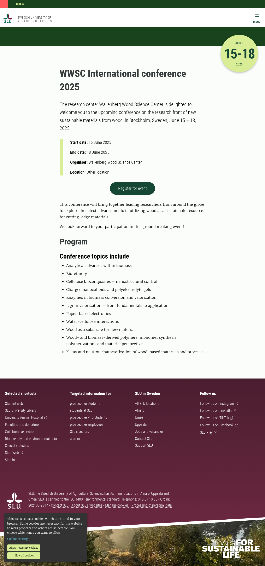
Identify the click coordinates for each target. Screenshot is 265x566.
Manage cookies (117, 505)
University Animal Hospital (24, 417)
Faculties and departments (24, 424)
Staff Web (12, 452)
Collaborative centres (20, 431)
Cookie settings (18, 539)
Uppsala (141, 424)
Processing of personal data (151, 505)
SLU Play (206, 432)
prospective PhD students (88, 417)
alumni (75, 438)
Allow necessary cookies (23, 547)
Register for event (132, 188)
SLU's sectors (79, 431)
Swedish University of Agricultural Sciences (35, 19)
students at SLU (81, 410)
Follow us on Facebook (217, 425)
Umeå (139, 417)
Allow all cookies (24, 555)
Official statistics (17, 445)
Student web (14, 403)
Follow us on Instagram (217, 403)
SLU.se (20, 4)
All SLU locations (147, 403)
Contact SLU (144, 438)
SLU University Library (20, 410)
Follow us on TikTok (214, 418)
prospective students (85, 403)
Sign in (10, 460)
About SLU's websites (86, 505)
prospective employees (86, 424)
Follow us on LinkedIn (216, 410)
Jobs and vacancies (149, 431)
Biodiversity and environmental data (31, 439)
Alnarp (139, 410)
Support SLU (144, 445)
